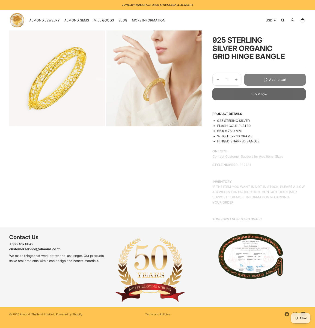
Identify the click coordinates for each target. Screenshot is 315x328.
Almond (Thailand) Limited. (37, 314)
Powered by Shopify (69, 314)
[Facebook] (287, 314)
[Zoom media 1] (57, 78)
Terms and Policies (157, 314)
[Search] (283, 20)
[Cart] (302, 20)
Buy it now (259, 94)
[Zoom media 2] (154, 78)
